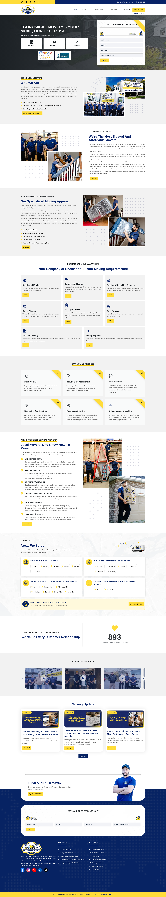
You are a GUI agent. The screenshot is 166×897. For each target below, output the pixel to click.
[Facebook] (26, 2)
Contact (127, 10)
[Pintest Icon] (34, 870)
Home (75, 10)
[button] (143, 678)
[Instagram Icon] (28, 870)
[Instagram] (22, 2)
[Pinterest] (30, 2)
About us (114, 10)
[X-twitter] (38, 2)
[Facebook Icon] (22, 870)
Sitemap (96, 894)
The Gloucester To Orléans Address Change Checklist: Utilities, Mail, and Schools (81, 733)
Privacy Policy (107, 894)
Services (84, 10)
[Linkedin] (34, 2)
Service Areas (99, 10)
